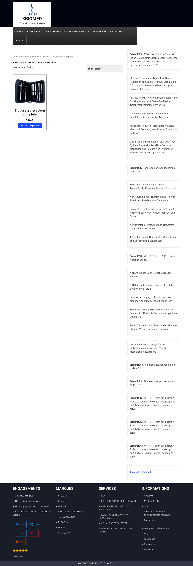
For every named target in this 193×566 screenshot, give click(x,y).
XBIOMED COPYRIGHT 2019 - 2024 (96, 563)
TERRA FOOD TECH (67, 517)
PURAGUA (63, 522)
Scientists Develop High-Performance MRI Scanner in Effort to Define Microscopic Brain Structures (154, 313)
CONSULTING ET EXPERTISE (114, 523)
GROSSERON (64, 533)
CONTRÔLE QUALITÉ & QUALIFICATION (119, 501)
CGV (146, 506)
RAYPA (61, 501)
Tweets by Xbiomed (140, 472)
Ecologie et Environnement (156, 528)
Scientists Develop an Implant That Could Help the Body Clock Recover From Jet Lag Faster (152, 213)
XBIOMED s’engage (24, 496)
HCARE (61, 527)
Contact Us (149, 520)
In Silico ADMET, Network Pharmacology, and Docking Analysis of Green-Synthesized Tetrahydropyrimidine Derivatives (154, 101)
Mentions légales (152, 501)
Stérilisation (149, 549)
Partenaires (149, 544)
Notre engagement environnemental (32, 506)
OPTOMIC (62, 506)
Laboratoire (149, 539)
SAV (103, 496)
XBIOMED (32, 18)
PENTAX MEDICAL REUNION (71, 511)
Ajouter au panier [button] (29, 125)
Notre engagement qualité (27, 501)
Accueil (16, 56)
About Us (148, 496)
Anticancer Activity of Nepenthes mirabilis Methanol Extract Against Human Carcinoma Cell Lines (153, 129)
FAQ (146, 533)
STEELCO (62, 496)
